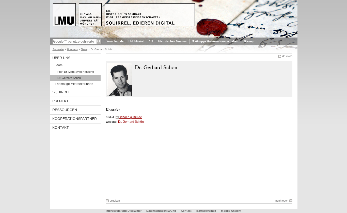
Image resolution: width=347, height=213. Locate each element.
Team (84, 49)
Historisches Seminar (172, 41)
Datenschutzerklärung (161, 210)
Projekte (61, 101)
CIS (151, 41)
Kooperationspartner (74, 119)
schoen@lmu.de (130, 117)
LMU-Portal (136, 41)
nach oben (281, 200)
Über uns (72, 49)
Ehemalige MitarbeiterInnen (74, 84)
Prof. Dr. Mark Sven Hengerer (75, 71)
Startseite (58, 49)
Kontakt (60, 128)
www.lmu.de (115, 41)
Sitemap (248, 41)
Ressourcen (64, 110)
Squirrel (61, 92)
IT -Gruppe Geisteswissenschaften (215, 41)
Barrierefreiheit (206, 210)
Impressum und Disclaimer (123, 210)
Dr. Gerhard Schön (69, 77)
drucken (287, 56)
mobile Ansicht (231, 210)
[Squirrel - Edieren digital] (173, 36)
